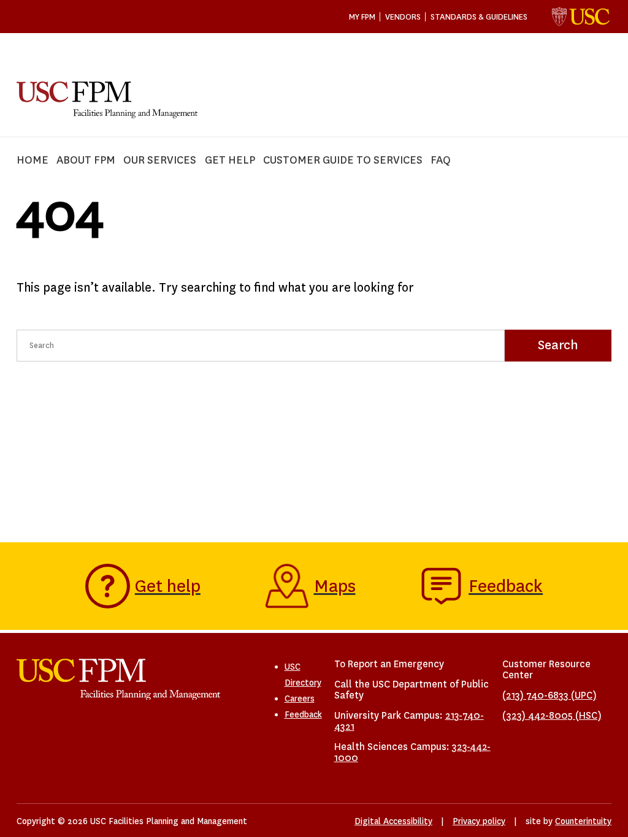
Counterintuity (583, 821)
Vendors (403, 16)
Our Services (159, 160)
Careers (300, 698)
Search (558, 345)
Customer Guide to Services (343, 160)
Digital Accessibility (393, 821)
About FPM (85, 160)
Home (32, 160)
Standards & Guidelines (479, 16)
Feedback (303, 714)
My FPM (362, 16)
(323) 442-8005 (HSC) (552, 715)
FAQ (441, 160)
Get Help (230, 160)
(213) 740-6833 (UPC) (549, 695)
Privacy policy (479, 821)
